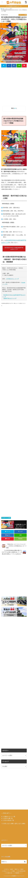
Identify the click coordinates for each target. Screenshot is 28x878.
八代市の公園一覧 (8, 818)
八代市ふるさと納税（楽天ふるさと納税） (14, 823)
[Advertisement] (14, 87)
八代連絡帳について (18, 872)
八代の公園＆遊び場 (21, 871)
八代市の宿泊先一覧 (8, 820)
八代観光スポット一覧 (9, 816)
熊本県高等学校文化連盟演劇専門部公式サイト (14, 248)
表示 (15, 108)
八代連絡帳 (13, 875)
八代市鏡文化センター (11, 278)
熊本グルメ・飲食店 (19, 869)
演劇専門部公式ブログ (9, 298)
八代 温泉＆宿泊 (9, 872)
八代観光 (13, 871)
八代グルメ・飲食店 (9, 869)
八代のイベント (6, 871)
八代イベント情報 (6, 517)
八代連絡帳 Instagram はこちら (14, 6)
